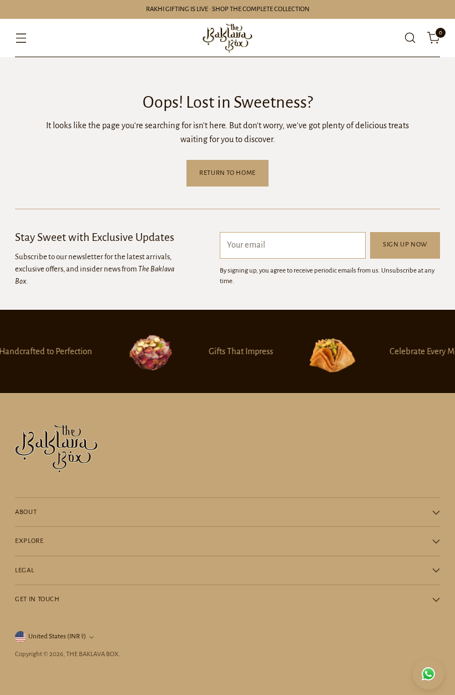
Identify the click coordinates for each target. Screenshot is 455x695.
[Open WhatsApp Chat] (428, 673)
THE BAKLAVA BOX (92, 654)
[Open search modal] (410, 38)
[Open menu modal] (20, 38)
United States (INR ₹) (57, 636)
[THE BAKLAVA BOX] (227, 38)
